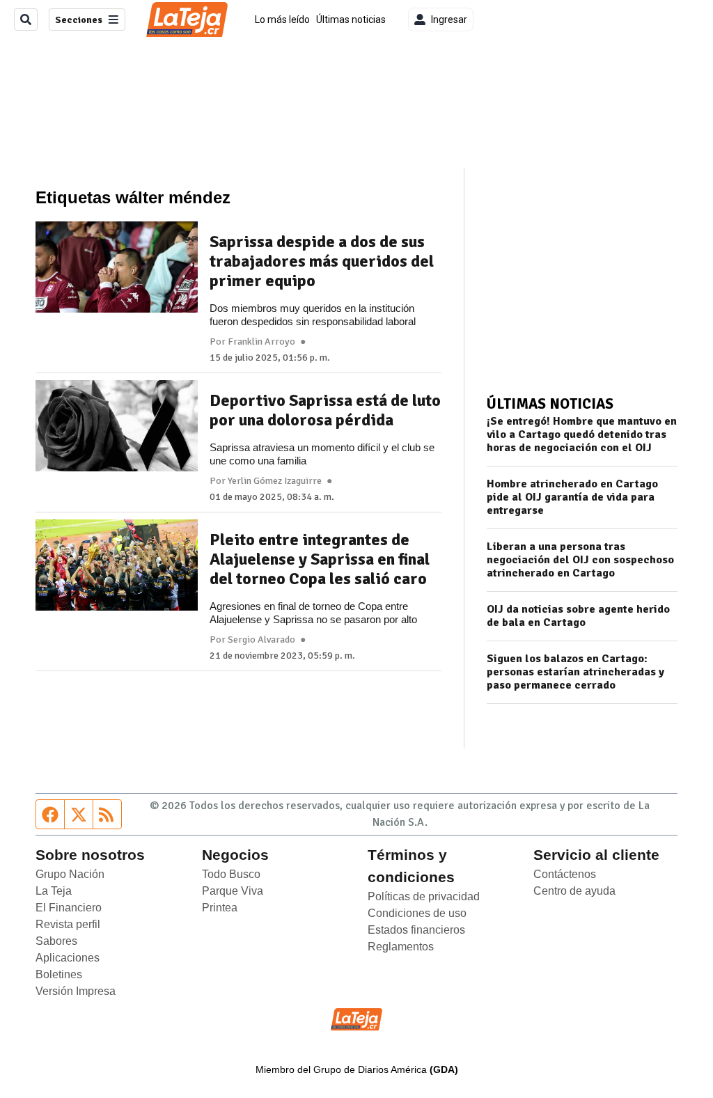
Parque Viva (232, 891)
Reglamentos (401, 946)
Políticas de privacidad (424, 896)
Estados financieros (416, 930)
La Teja (54, 891)
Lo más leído (282, 19)
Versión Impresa (76, 991)
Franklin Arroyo (261, 341)
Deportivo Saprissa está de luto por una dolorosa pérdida (325, 410)
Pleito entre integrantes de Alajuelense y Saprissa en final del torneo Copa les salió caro (320, 559)
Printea (219, 907)
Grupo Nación (70, 874)
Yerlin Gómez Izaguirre (275, 481)
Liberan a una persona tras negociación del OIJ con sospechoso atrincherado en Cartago (580, 560)
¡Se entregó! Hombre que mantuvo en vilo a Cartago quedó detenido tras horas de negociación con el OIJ (582, 435)
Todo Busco (231, 874)
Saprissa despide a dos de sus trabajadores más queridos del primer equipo (322, 261)
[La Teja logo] (186, 19)
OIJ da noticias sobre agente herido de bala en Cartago (578, 616)
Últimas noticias (351, 19)
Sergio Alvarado (261, 639)
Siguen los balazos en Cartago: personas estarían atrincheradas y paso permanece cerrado (575, 672)
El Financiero (69, 907)
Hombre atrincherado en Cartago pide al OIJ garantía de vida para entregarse (572, 497)
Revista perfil (68, 924)
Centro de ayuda (574, 891)
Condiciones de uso (417, 913)
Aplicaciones (68, 958)
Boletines (59, 974)
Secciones (78, 20)
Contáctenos (564, 874)
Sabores (56, 941)
